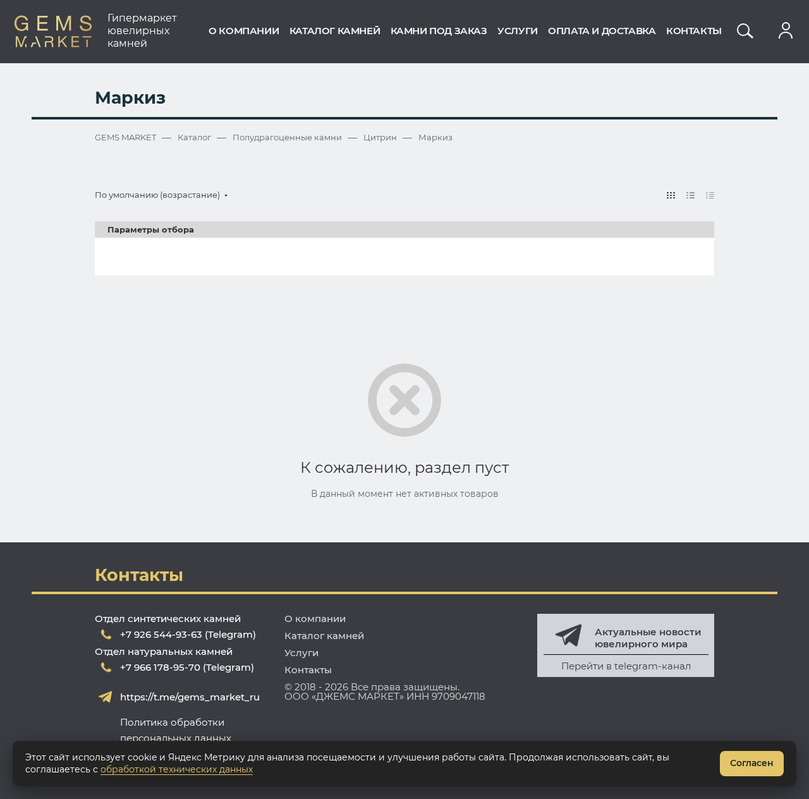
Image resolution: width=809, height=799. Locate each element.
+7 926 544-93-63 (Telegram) (188, 634)
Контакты (308, 669)
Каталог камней (324, 635)
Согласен (752, 763)
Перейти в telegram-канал (626, 666)
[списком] (690, 195)
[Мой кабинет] (786, 31)
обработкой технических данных (176, 769)
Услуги (301, 652)
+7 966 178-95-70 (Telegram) (187, 667)
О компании (315, 618)
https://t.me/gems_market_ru (190, 697)
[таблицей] (710, 195)
